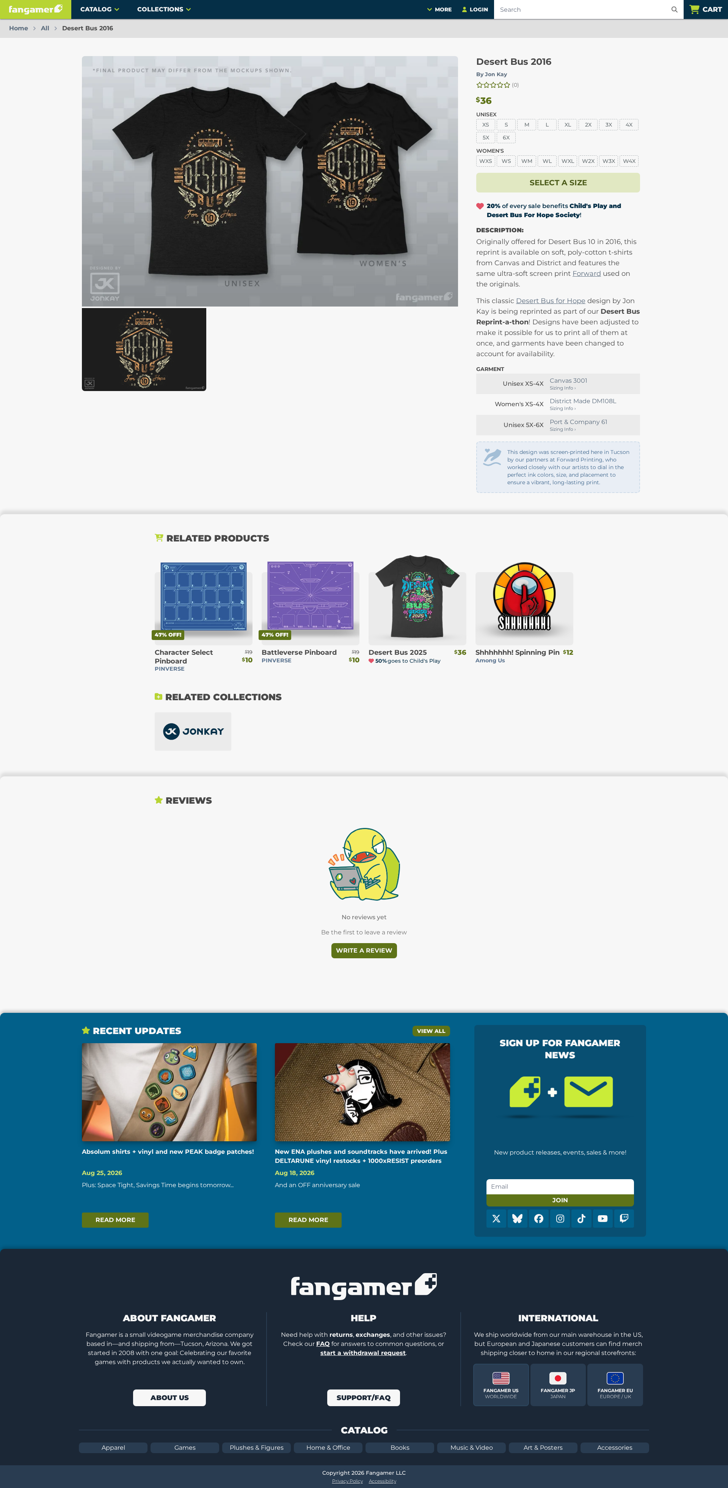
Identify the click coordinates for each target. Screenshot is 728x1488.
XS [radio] (485, 124)
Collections (160, 9)
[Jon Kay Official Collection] (193, 731)
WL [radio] (547, 161)
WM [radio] (526, 161)
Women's (490, 150)
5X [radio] (486, 137)
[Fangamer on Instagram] (560, 1218)
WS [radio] (506, 161)
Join (560, 1200)
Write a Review (364, 950)
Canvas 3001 (568, 380)
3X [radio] (609, 124)
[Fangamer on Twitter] (496, 1218)
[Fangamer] (35, 9)
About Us (170, 1398)
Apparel (113, 1447)
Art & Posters (543, 1447)
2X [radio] (588, 124)
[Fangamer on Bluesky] (517, 1218)
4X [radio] (629, 124)
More (443, 9)
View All (431, 1031)
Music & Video (471, 1447)
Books (400, 1447)
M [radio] (526, 124)
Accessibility (382, 1481)
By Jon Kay (491, 74)
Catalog (95, 9)
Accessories (614, 1447)
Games (185, 1447)
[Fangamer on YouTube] (603, 1218)
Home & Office (328, 1447)
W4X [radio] (629, 161)
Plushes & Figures (257, 1447)
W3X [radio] (608, 161)
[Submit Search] (674, 9)
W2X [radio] (588, 161)
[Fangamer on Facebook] (539, 1218)
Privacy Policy (347, 1481)
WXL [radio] (568, 161)
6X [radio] (506, 137)
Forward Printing (579, 459)
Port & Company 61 (578, 422)
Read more (115, 1220)
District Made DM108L (583, 401)
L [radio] (547, 124)
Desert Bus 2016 (513, 61)
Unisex (486, 114)
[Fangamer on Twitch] (624, 1218)
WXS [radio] (485, 161)
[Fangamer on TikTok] (581, 1218)
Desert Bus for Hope (550, 301)
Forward (587, 273)
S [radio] (506, 124)
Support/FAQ (364, 1398)
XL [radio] (568, 124)
